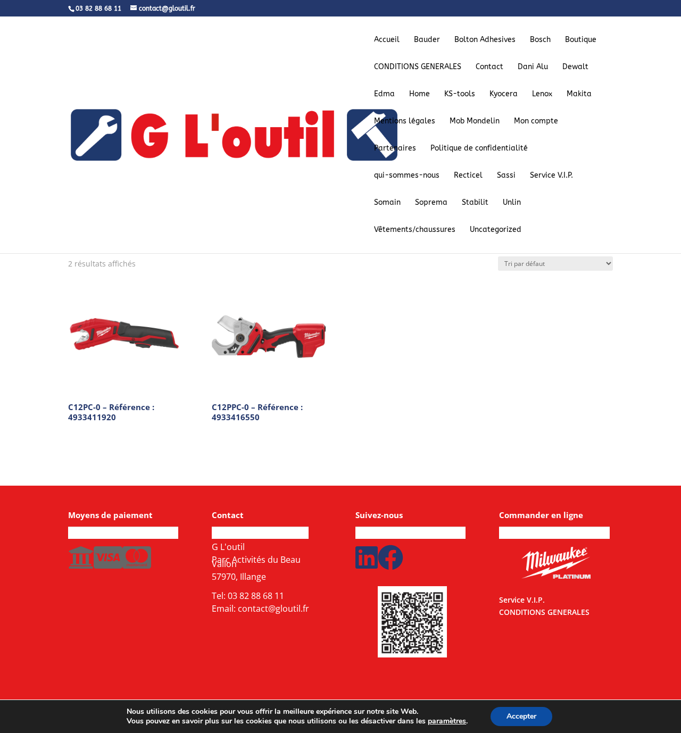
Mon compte (536, 122)
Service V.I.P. (551, 176)
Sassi (506, 176)
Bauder (427, 40)
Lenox (542, 94)
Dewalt (575, 67)
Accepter (521, 716)
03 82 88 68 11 (256, 596)
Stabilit (475, 203)
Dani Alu (533, 67)
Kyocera (503, 94)
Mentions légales (404, 122)
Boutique (580, 40)
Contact (489, 67)
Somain (387, 203)
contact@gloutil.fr (273, 608)
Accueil (387, 40)
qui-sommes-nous (406, 176)
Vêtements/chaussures (414, 230)
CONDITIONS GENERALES (417, 67)
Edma (384, 94)
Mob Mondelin (475, 122)
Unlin (512, 203)
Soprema (431, 203)
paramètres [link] (447, 721)
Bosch (540, 40)
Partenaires (395, 149)
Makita (579, 94)
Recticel (468, 176)
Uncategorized (495, 230)
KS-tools (459, 94)
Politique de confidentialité (479, 149)
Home (419, 94)
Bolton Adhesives (485, 40)
